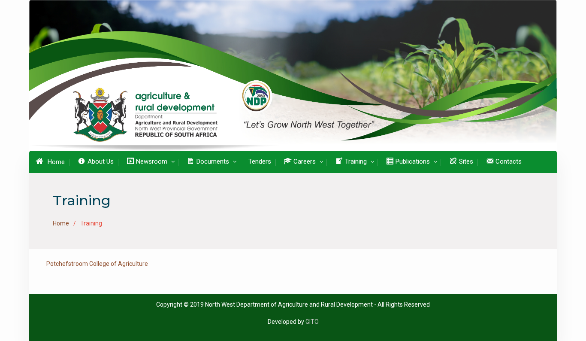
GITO (312, 321)
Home (56, 162)
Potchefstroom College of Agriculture (97, 263)
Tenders (259, 161)
